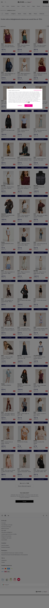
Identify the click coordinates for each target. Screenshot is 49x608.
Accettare (28, 105)
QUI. (28, 102)
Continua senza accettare (38, 90)
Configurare (20, 105)
